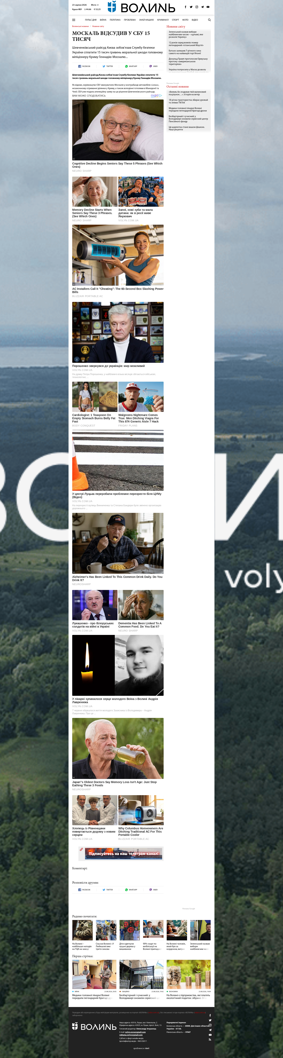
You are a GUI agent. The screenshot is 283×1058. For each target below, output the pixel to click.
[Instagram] (197, 8)
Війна (103, 20)
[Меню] (74, 20)
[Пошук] (209, 20)
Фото (185, 20)
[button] (95, 5)
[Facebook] (186, 8)
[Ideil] (141, 1048)
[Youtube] (208, 8)
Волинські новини (80, 26)
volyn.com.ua (153, 1013)
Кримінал (163, 20)
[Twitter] (191, 8)
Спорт (175, 20)
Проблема (130, 20)
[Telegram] (202, 8)
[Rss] (210, 1040)
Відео (195, 20)
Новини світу (98, 26)
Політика (115, 20)
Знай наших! (146, 20)
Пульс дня (91, 20)
